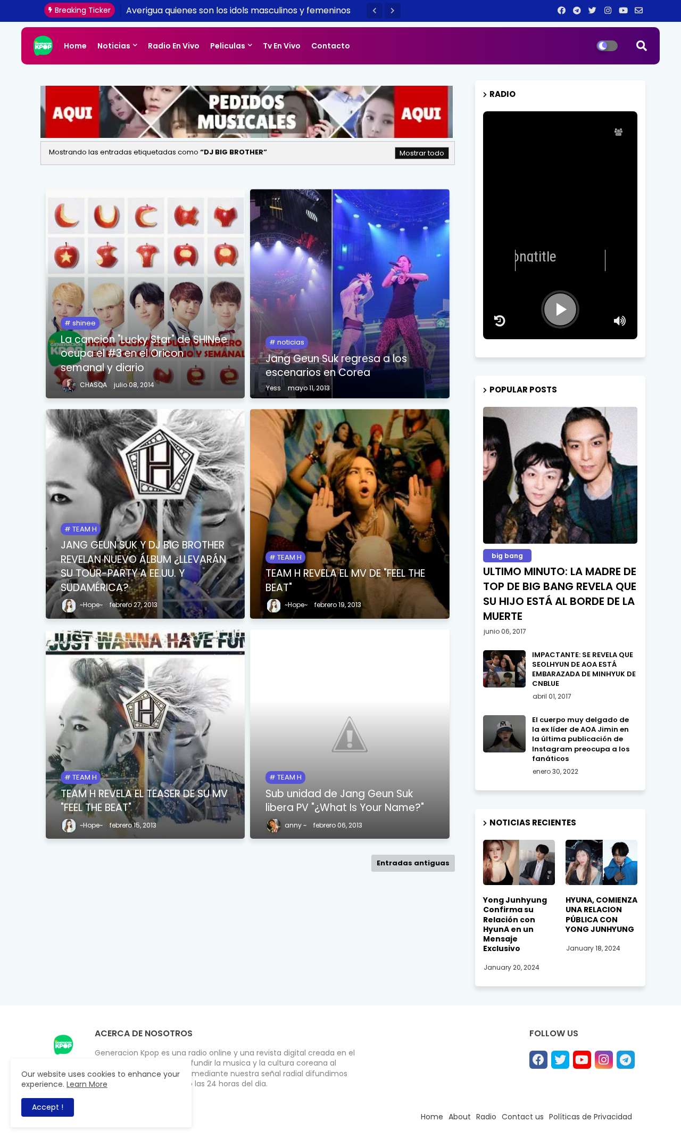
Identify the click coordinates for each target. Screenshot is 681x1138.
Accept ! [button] (47, 1107)
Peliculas (227, 45)
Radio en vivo (174, 45)
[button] (375, 11)
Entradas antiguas (413, 863)
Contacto (330, 45)
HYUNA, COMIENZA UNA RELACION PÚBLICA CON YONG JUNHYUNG (601, 914)
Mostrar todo (422, 153)
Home (75, 45)
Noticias (113, 45)
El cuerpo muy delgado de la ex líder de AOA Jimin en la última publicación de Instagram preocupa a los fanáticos (580, 739)
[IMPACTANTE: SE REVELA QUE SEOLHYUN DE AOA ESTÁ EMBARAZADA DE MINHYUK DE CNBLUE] (504, 668)
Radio (486, 1116)
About (460, 1116)
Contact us (523, 1116)
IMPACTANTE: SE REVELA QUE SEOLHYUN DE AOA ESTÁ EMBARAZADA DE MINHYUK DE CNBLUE (584, 669)
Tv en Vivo (282, 45)
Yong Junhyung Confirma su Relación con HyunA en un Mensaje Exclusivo (515, 924)
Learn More (87, 1084)
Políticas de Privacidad (590, 1116)
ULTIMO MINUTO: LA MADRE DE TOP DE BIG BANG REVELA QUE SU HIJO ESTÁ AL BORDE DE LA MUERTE (559, 594)
